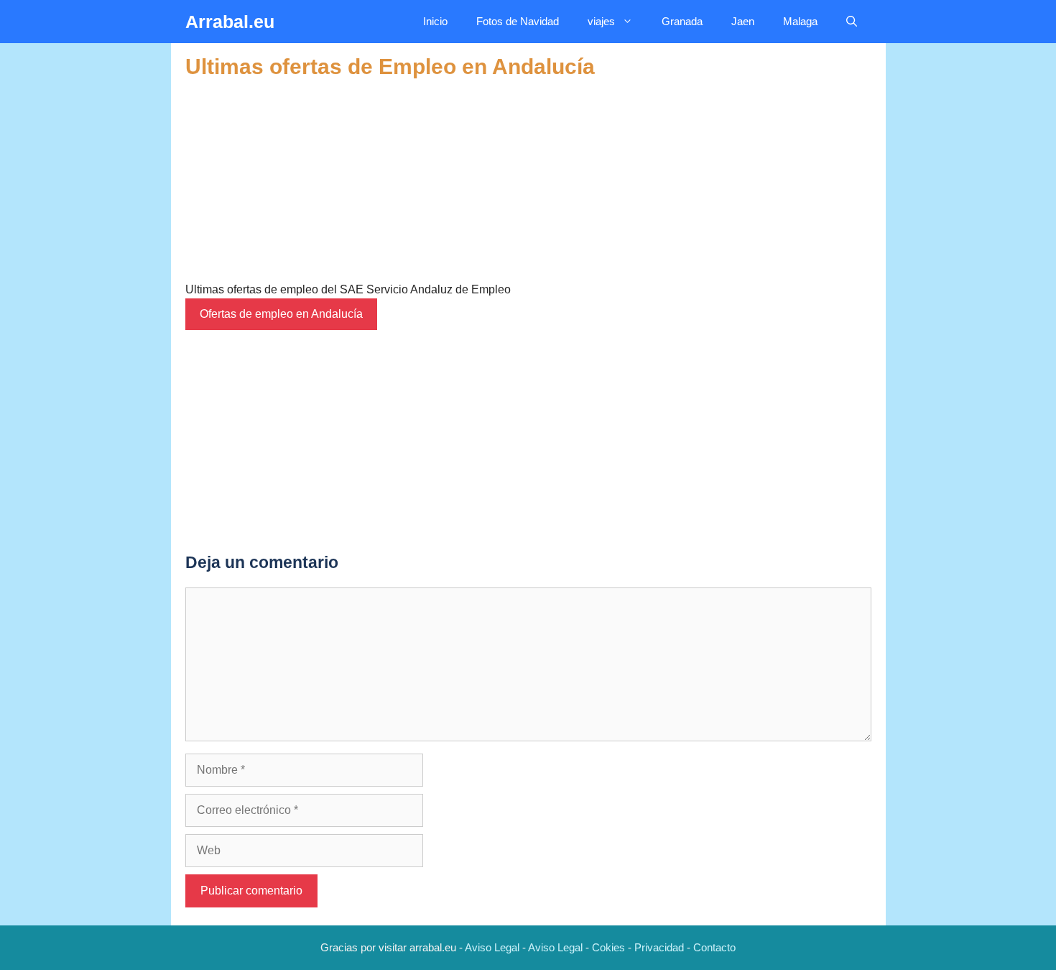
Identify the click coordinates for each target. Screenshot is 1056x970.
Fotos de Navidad (517, 21)
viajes (601, 21)
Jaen (742, 21)
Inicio (435, 21)
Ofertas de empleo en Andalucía (281, 314)
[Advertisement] (528, 180)
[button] (851, 21)
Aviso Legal (492, 947)
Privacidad (659, 947)
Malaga (800, 21)
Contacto (714, 947)
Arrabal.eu (229, 22)
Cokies (608, 947)
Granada (682, 21)
